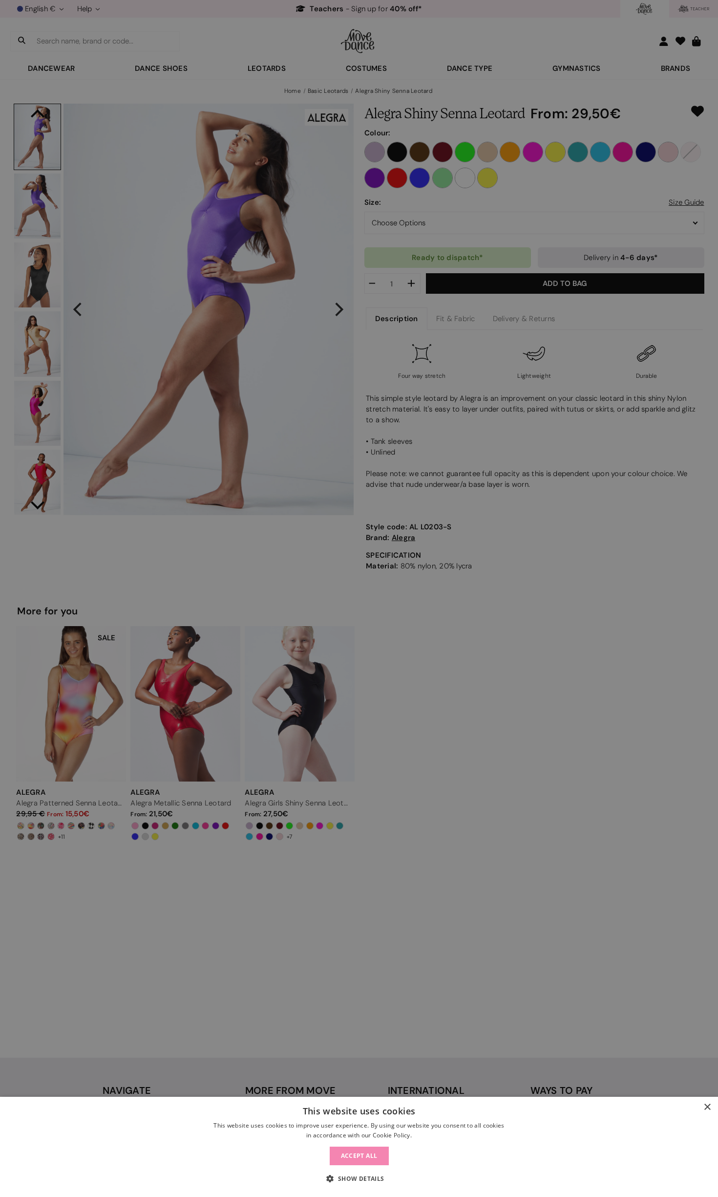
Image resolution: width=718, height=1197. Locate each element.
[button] (359, 1179)
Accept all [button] (359, 1156)
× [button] (707, 1107)
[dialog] (359, 1147)
